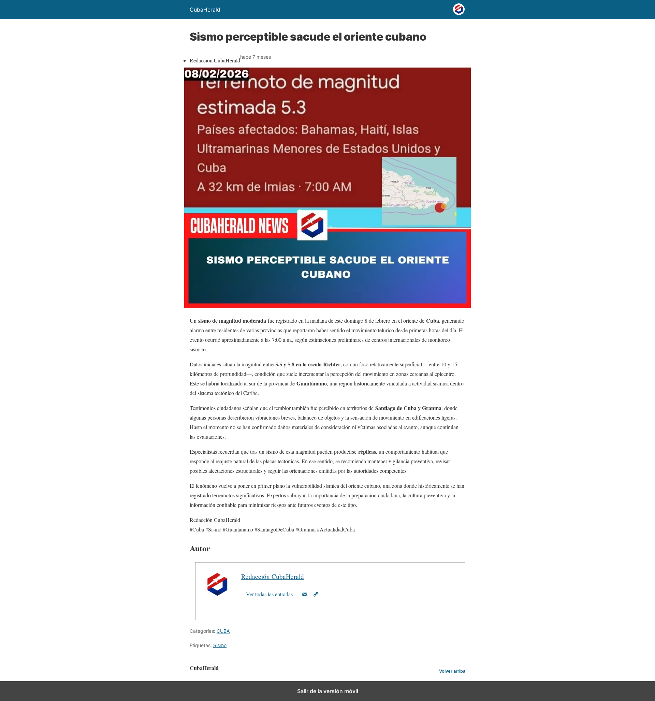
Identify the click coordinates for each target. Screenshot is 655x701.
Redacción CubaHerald (272, 576)
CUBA (223, 631)
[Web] (316, 594)
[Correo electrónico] (305, 594)
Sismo (220, 645)
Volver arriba (452, 671)
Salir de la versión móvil (327, 691)
